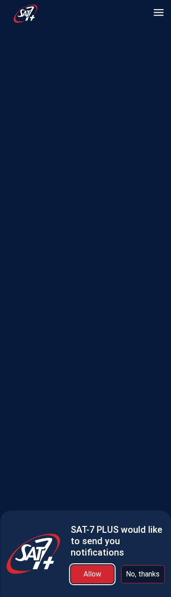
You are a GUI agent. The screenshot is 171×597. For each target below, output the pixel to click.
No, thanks (143, 574)
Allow (92, 574)
